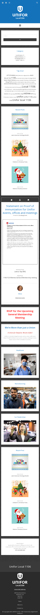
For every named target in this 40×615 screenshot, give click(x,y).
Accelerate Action (20, 78)
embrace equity (30, 82)
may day (18, 89)
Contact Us (20, 608)
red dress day (19, 94)
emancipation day (21, 82)
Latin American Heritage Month (20, 135)
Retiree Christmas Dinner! (20, 188)
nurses (6, 94)
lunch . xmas (12, 89)
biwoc (6, 80)
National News (19, 57)
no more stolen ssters (30, 91)
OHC (9, 94)
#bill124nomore (20, 75)
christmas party (32, 80)
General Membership (10, 84)
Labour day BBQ (20, 272)
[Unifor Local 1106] (20, 18)
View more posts (20, 298)
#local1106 (7, 78)
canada (21, 80)
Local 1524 (6, 89)
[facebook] (6, 2)
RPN (32, 94)
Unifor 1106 (19, 60)
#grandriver (27, 75)
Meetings (22, 89)
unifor (20, 96)
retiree (27, 93)
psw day (13, 94)
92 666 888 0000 (20, 550)
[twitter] (2, 2)
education (14, 82)
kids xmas (12, 87)
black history (12, 80)
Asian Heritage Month (30, 78)
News (20, 601)
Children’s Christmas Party (20, 162)
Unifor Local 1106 (20, 566)
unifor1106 (28, 97)
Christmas (26, 80)
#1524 (9, 75)
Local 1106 (28, 86)
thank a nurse (13, 97)
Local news (19, 55)
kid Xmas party (18, 87)
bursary (17, 80)
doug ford (9, 82)
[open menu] (20, 25)
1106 (13, 77)
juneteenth (31, 84)
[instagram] (9, 2)
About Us (20, 605)
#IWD (31, 75)
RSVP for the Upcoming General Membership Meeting (20, 314)
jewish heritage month (22, 84)
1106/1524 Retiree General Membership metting (20, 278)
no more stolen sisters (18, 91)
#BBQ (13, 75)
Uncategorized (19, 58)
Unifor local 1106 (21, 100)
